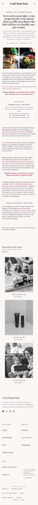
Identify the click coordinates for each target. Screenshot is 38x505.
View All (6, 252)
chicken (7, 228)
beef (3, 228)
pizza (3, 229)
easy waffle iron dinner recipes (21, 210)
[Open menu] (3, 3)
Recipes (29, 12)
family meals (26, 228)
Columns (9, 12)
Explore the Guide (21, 116)
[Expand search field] (34, 3)
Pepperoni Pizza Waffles (13, 203)
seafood (7, 229)
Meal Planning (19, 12)
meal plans (32, 228)
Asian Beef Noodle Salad (13, 143)
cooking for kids (14, 228)
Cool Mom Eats (19, 3)
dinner (20, 228)
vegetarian (13, 229)
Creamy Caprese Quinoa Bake (12, 86)
